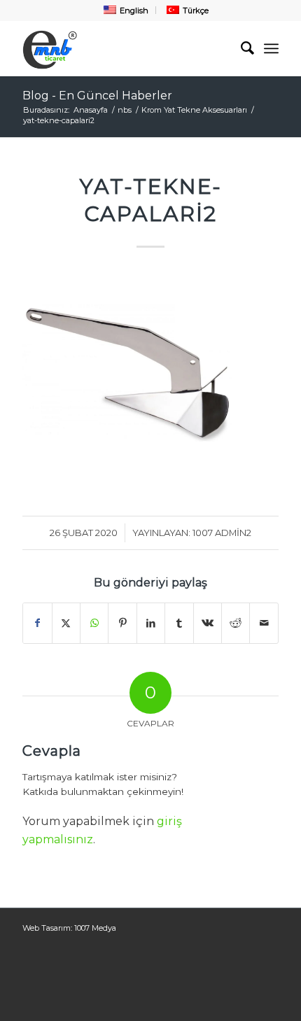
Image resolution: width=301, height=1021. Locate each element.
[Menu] (271, 48)
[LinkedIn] (150, 622)
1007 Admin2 (221, 532)
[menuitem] (124, 10)
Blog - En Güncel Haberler (97, 95)
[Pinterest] (122, 622)
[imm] (124, 48)
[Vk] (207, 622)
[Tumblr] (178, 622)
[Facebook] (37, 622)
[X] (66, 622)
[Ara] (240, 48)
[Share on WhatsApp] (94, 622)
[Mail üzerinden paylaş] (264, 622)
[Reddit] (235, 622)
